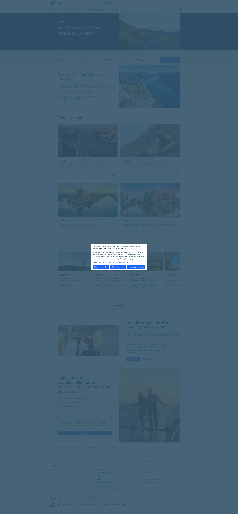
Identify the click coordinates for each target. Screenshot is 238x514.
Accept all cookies (100, 267)
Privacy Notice (124, 262)
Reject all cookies (118, 267)
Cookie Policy (110, 262)
